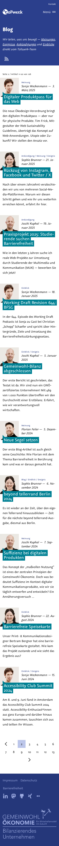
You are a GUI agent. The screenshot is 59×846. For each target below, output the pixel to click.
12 (45, 752)
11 (37, 752)
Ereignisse (9, 44)
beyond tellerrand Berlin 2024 (27, 496)
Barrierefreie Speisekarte (27, 626)
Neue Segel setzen (21, 440)
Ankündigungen (26, 44)
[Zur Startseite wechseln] (13, 12)
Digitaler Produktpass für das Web (28, 99)
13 (53, 752)
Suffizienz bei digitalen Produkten (25, 555)
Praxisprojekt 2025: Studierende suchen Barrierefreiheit (29, 238)
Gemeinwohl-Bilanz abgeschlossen (22, 368)
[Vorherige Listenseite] (6, 744)
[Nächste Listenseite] (29, 760)
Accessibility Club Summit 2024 (28, 688)
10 (29, 752)
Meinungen (48, 39)
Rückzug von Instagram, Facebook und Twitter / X (27, 172)
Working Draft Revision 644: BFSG (30, 305)
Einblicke (48, 44)
